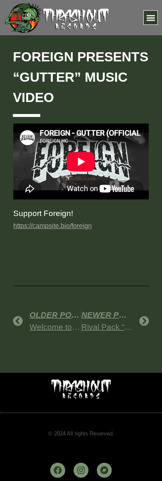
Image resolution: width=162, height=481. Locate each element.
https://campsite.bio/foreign (52, 225)
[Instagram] (81, 470)
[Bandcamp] (104, 470)
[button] (150, 17)
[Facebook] (57, 470)
